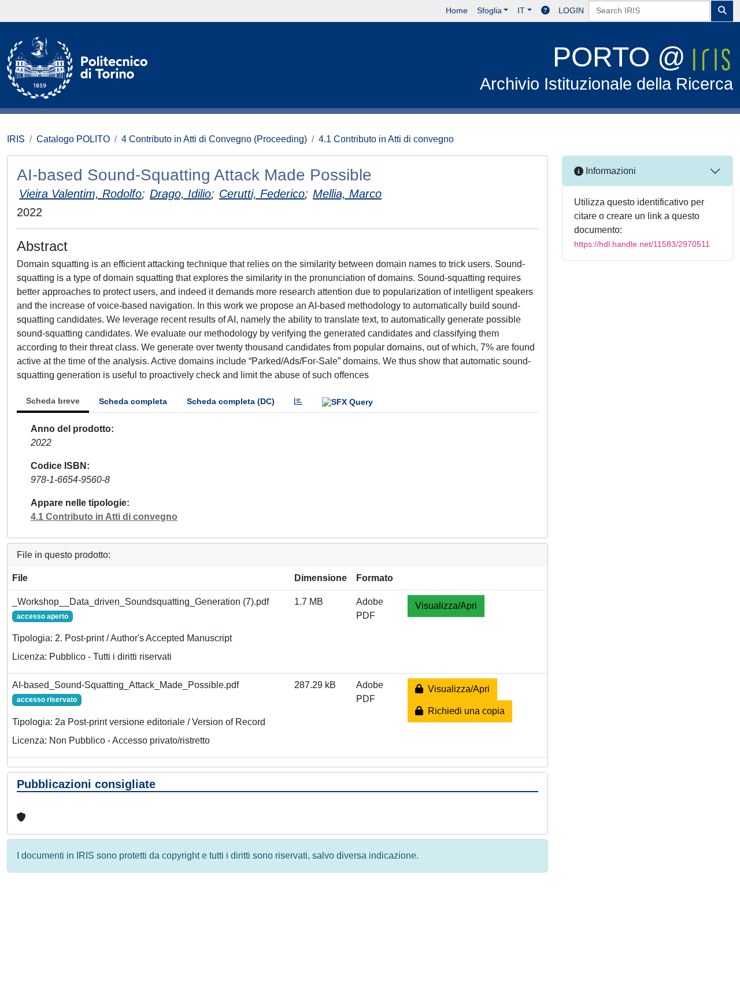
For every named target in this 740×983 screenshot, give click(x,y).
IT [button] (521, 10)
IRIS (16, 139)
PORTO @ (606, 67)
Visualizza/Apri (446, 606)
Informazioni (609, 171)
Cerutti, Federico (262, 193)
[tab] (298, 401)
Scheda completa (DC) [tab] (231, 401)
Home (457, 10)
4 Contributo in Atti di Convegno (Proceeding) (214, 139)
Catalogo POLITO (73, 139)
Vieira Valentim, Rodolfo (80, 193)
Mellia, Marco (347, 193)
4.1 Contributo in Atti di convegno (386, 139)
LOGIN (571, 10)
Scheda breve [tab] (53, 400)
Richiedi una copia (464, 711)
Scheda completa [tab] (133, 401)
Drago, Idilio (180, 193)
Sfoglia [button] (489, 10)
